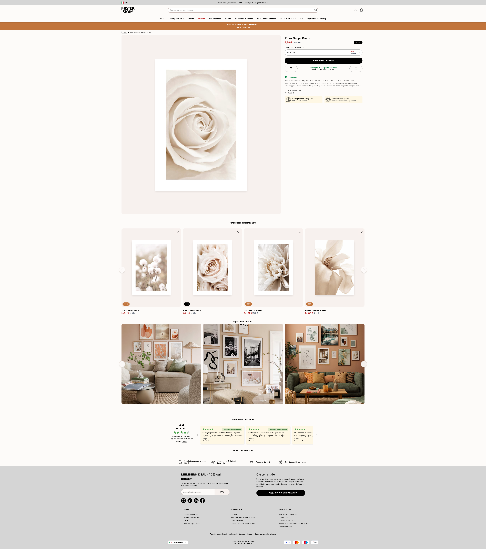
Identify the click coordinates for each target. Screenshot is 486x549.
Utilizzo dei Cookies (237, 534)
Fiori (131, 32)
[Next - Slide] (364, 270)
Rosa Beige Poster (143, 32)
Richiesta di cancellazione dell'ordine (294, 523)
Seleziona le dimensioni (294, 48)
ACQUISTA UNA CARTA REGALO (283, 493)
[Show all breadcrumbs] (124, 32)
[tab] (355, 10)
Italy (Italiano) (178, 542)
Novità (186, 520)
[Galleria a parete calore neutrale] (161, 364)
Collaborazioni (237, 520)
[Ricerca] (316, 10)
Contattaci (283, 517)
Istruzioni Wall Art (191, 514)
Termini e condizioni (218, 534)
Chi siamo (235, 514)
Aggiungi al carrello (324, 60)
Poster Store (249, 541)
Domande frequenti (287, 520)
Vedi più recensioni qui (243, 450)
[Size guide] (291, 69)
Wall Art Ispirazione (192, 523)
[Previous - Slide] (122, 270)
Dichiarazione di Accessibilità (243, 523)
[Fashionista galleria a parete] (243, 364)
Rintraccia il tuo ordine (288, 514)
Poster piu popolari (192, 517)
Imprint (250, 534)
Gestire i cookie (285, 526)
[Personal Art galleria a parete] (324, 364)
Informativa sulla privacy (265, 534)
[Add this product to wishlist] (355, 69)
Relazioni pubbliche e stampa (243, 517)
